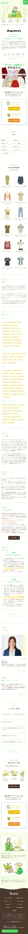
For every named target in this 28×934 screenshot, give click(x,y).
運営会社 (8, 907)
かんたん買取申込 (14, 108)
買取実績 (3, 140)
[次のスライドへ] (23, 671)
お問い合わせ (20, 917)
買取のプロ (16, 146)
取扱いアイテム (4, 143)
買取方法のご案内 (13, 786)
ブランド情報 (17, 143)
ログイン (8, 917)
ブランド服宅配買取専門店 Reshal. (14, 921)
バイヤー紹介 (17, 150)
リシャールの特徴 (12, 537)
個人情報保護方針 (19, 907)
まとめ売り (3, 146)
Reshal (4, 3)
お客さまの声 (4, 150)
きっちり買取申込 (14, 120)
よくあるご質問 (4, 153)
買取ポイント (17, 140)
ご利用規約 (14, 910)
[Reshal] (14, 893)
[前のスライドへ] (20, 671)
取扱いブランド (8, 901)
